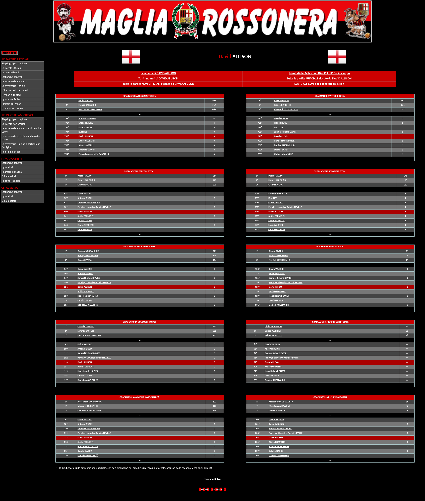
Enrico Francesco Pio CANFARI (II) (94, 154)
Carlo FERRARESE (276, 229)
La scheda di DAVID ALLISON (158, 73)
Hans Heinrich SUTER (284, 141)
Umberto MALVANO (283, 154)
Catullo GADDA (85, 220)
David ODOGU (281, 118)
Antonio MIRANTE (87, 118)
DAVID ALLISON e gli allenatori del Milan (319, 84)
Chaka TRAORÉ (86, 123)
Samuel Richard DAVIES (285, 132)
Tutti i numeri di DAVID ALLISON (158, 78)
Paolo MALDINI (86, 100)
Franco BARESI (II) (87, 105)
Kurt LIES (83, 132)
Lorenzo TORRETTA (277, 194)
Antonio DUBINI (85, 198)
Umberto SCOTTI (87, 150)
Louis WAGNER (85, 229)
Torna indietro (212, 479)
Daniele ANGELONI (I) (284, 145)
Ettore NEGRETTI (87, 141)
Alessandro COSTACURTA (90, 109)
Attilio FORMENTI (86, 216)
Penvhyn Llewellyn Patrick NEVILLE (94, 207)
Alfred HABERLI (86, 145)
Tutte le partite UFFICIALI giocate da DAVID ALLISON (319, 78)
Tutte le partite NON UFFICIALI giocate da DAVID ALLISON (158, 84)
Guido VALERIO (85, 194)
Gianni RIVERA (84, 185)
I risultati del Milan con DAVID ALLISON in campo (319, 73)
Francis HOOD (85, 127)
